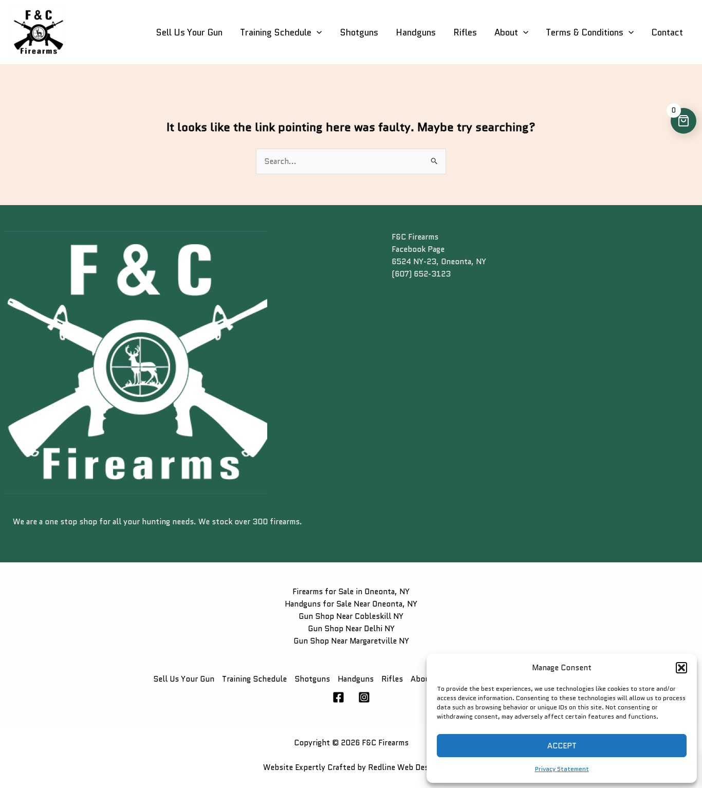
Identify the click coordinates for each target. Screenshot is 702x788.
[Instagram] (364, 697)
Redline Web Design (403, 767)
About (506, 32)
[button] (681, 668)
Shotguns (359, 32)
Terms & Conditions (584, 32)
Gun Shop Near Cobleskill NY (351, 616)
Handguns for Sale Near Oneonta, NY (351, 604)
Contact (667, 32)
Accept (562, 746)
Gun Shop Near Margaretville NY (351, 641)
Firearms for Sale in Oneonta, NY (351, 591)
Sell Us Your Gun (189, 32)
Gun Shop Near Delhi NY (351, 628)
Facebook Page (418, 249)
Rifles (465, 32)
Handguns (416, 32)
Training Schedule (275, 32)
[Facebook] (338, 697)
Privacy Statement (562, 768)
